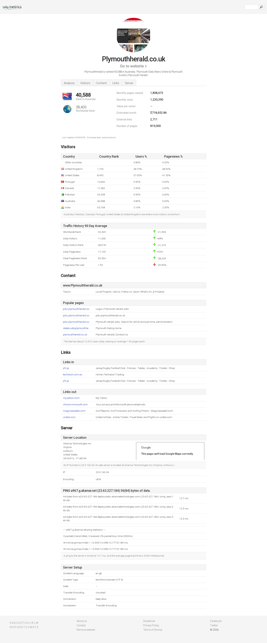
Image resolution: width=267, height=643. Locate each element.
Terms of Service (152, 629)
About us (82, 621)
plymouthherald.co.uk (75, 334)
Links (115, 83)
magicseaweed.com (74, 410)
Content (101, 83)
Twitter (214, 625)
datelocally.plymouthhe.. (76, 328)
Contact (81, 625)
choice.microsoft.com (75, 404)
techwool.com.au (72, 374)
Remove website (86, 629)
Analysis (69, 83)
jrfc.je (66, 368)
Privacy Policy (151, 625)
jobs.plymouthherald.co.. (76, 309)
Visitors (85, 83)
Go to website (132, 66)
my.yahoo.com (71, 398)
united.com (69, 417)
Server (129, 83)
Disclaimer (149, 621)
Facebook (216, 621)
